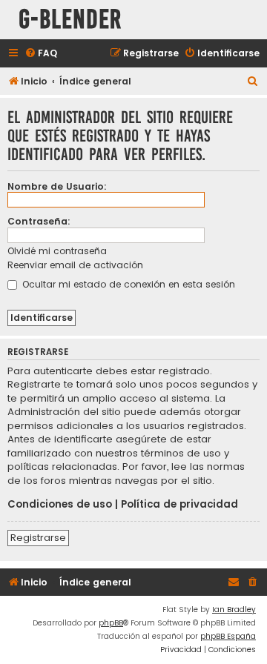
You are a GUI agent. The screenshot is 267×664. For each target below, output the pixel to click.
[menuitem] (40, 54)
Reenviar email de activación (75, 264)
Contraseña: (38, 221)
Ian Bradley (234, 609)
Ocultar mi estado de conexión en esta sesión (127, 284)
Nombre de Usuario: (57, 186)
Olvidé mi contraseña (57, 250)
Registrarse (38, 538)
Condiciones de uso (59, 504)
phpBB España (228, 636)
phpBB (111, 622)
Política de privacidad (179, 504)
